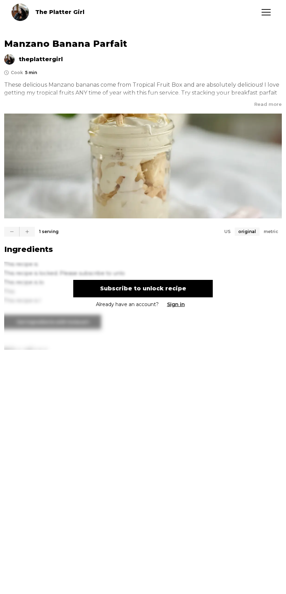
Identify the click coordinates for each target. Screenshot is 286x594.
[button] (266, 12)
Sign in (176, 304)
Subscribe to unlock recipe (143, 288)
